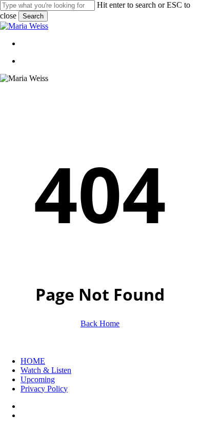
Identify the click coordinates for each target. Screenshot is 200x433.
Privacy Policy (44, 388)
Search (33, 16)
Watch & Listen (46, 370)
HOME (33, 361)
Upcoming (38, 379)
